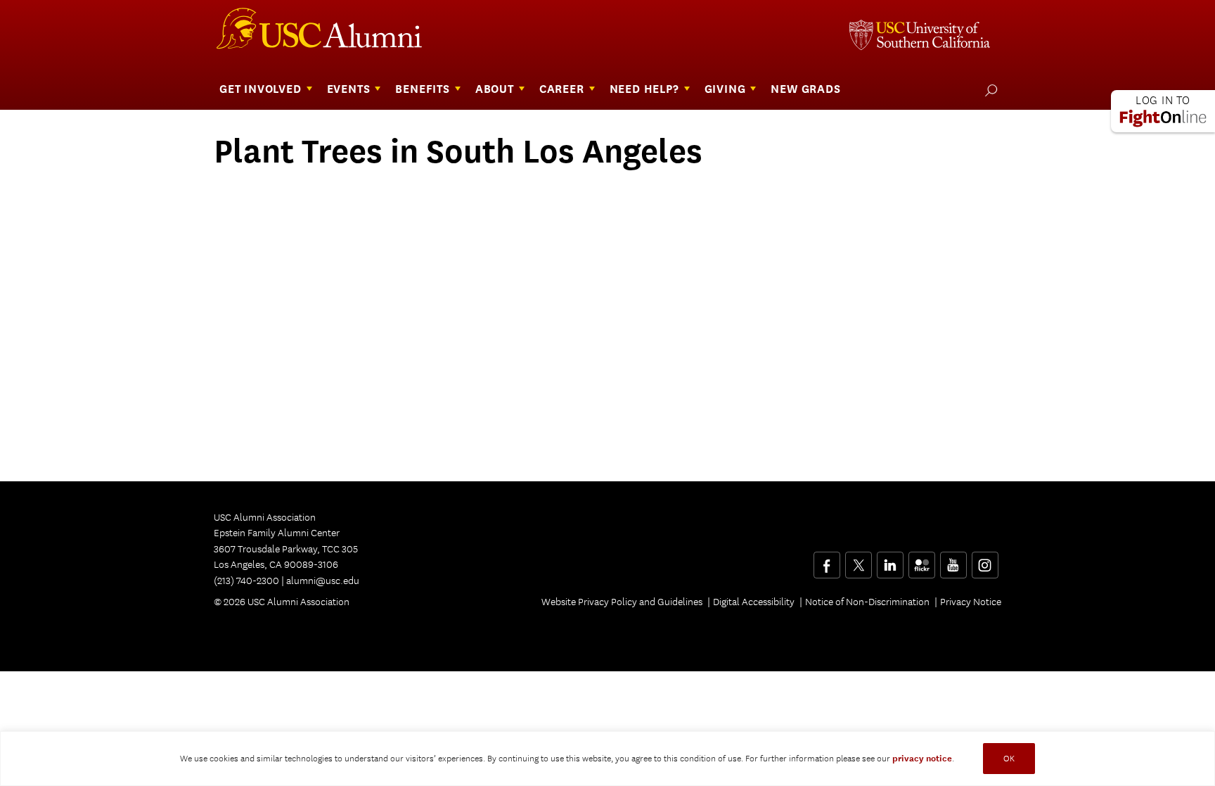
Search (988, 90)
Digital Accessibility (754, 601)
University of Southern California (919, 36)
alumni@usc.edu (322, 580)
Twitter (858, 560)
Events (349, 89)
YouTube (953, 560)
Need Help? (644, 89)
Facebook (827, 560)
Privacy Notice (970, 601)
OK (1009, 758)
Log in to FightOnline (1163, 111)
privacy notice (922, 758)
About (494, 89)
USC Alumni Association (328, 34)
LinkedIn (890, 560)
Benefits (422, 89)
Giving (725, 89)
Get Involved (260, 89)
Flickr (922, 560)
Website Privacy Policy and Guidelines (621, 601)
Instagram (985, 560)
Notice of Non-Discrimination (867, 601)
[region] (607, 758)
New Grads (805, 89)
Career (561, 89)
